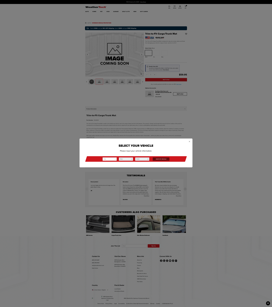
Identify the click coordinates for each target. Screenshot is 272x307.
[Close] (189, 142)
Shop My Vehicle (161, 159)
